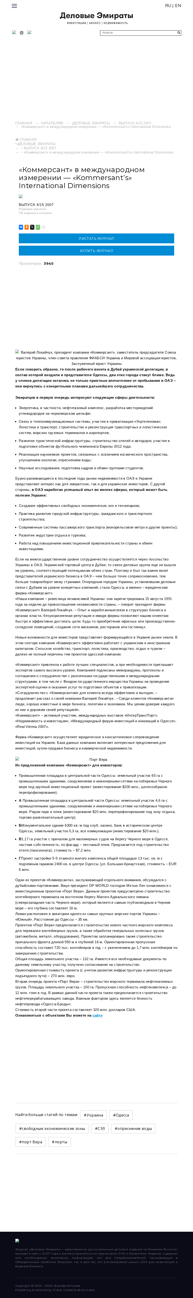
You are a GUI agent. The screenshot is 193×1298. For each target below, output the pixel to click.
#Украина (93, 1115)
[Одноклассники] (26, 227)
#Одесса (121, 1115)
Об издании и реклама (35, 213)
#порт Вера (30, 1141)
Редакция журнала (32, 209)
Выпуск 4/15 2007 (135, 123)
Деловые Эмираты (91, 123)
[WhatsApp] (37, 227)
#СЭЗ (100, 1128)
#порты (59, 1141)
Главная (23, 123)
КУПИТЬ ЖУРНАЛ (96, 251)
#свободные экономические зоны (52, 1128)
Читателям (52, 123)
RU (168, 5)
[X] (32, 227)
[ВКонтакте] (20, 227)
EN (178, 5)
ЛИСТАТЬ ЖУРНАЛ (96, 239)
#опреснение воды (133, 1128)
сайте (97, 1015)
